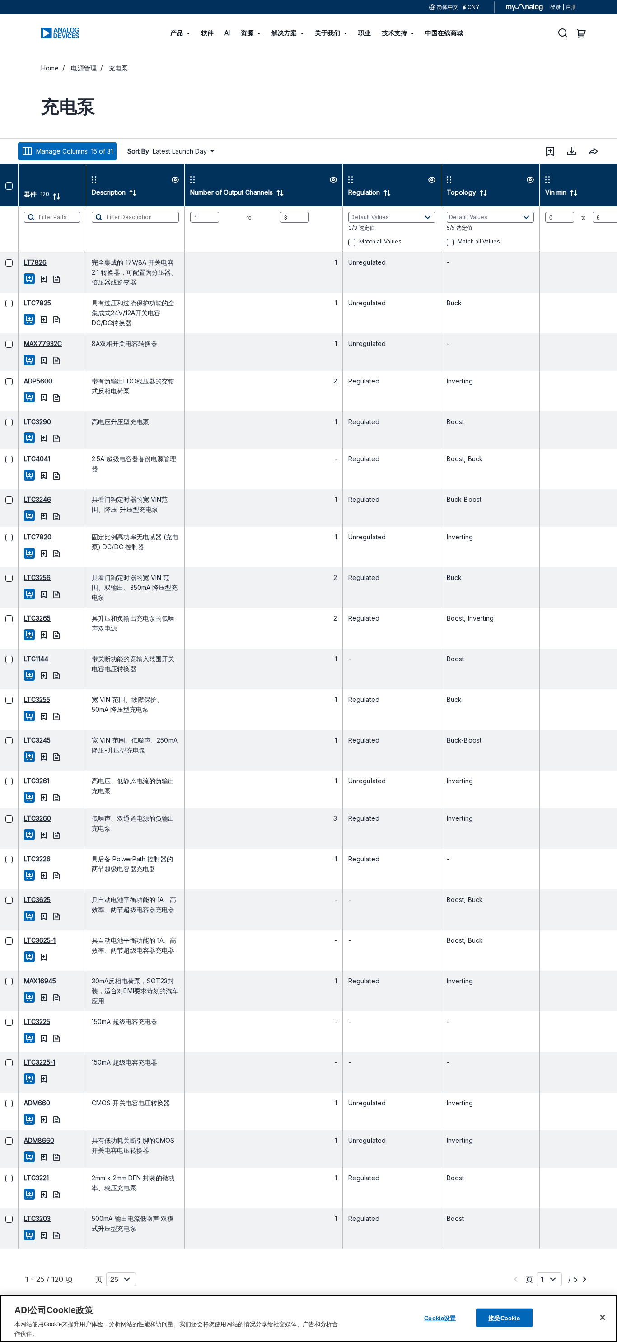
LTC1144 (17, 659)
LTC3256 (18, 577)
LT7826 (16, 262)
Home (50, 68)
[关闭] (602, 1318)
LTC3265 (18, 618)
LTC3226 (18, 859)
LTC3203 (18, 1218)
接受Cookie (504, 1318)
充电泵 (118, 68)
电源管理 (83, 68)
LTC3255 (18, 699)
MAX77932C (24, 343)
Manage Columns (74, 151)
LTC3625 (18, 899)
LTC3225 (18, 1021)
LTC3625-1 (21, 940)
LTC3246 (19, 499)
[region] (308, 1318)
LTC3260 (19, 818)
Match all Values (362, 241)
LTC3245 (18, 740)
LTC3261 (18, 781)
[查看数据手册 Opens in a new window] (38, 278)
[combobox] (593, 151)
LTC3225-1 (21, 1062)
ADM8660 (20, 1140)
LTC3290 (19, 422)
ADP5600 (19, 381)
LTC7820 (19, 537)
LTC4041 (18, 459)
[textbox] (33, 229)
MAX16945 (21, 981)
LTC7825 (19, 303)
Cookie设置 (440, 1318)
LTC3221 (17, 1178)
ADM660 (18, 1103)
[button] (550, 151)
